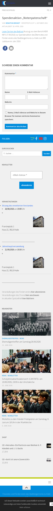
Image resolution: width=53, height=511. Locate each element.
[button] (5, 48)
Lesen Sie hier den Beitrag (12, 31)
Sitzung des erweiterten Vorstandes (17, 205)
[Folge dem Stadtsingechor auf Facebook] (36, 138)
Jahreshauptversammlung (13, 246)
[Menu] (49, 3)
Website (8, 102)
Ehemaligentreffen (10, 338)
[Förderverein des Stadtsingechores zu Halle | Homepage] (11, 3)
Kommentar (10, 73)
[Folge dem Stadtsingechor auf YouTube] (40, 138)
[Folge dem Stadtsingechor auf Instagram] (45, 138)
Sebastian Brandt (13, 23)
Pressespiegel (8, 10)
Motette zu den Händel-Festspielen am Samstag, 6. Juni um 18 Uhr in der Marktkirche (25, 420)
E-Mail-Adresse (33, 92)
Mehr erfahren (25, 507)
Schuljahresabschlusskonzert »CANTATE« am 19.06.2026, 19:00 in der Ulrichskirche (22, 380)
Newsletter (13, 375)
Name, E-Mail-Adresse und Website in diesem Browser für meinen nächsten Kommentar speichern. (25, 116)
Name (7, 92)
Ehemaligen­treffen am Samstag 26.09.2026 (21, 341)
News (22, 338)
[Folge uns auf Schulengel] (32, 138)
